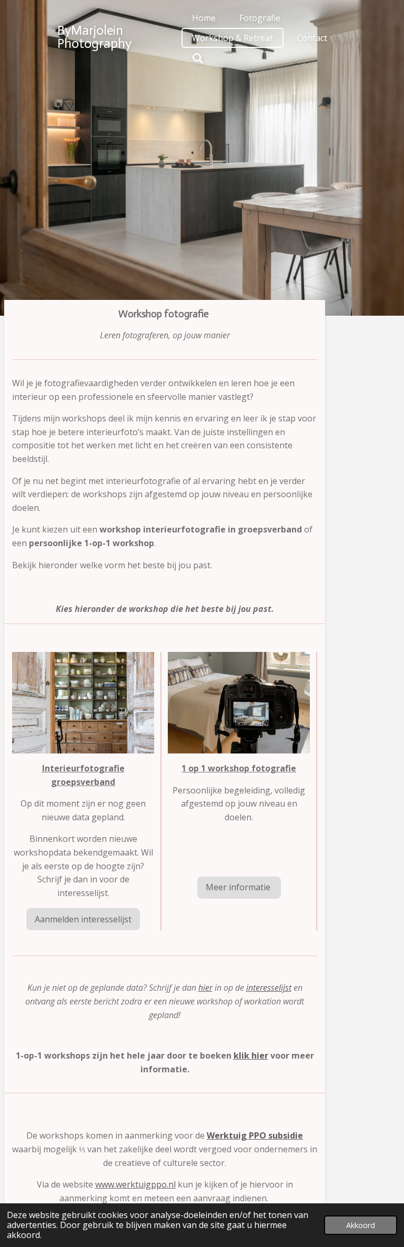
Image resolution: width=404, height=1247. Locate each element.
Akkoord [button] (360, 1225)
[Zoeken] (197, 58)
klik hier (251, 1055)
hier (205, 987)
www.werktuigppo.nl (135, 1184)
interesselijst (268, 987)
